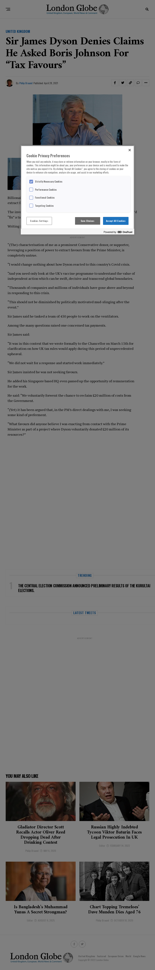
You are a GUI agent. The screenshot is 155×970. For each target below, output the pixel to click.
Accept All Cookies (116, 220)
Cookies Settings (39, 220)
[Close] (130, 150)
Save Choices (88, 220)
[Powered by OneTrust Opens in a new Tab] (118, 232)
